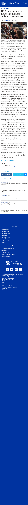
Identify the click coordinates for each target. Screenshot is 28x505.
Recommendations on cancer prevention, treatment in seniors (14, 184)
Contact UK (4, 250)
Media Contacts (5, 258)
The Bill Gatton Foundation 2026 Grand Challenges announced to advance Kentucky (14, 197)
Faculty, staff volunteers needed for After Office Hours (13, 191)
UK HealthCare (5, 233)
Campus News (5, 229)
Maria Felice (6, 21)
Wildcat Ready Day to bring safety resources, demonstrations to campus (12, 204)
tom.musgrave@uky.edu (9, 167)
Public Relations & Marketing (9, 254)
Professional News (6, 241)
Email (3, 281)
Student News (5, 231)
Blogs (3, 242)
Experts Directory (6, 256)
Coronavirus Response (7, 249)
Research (4, 235)
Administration (5, 252)
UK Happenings (5, 237)
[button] (25, 3)
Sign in (3, 282)
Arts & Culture (5, 8)
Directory (4, 289)
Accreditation (5, 288)
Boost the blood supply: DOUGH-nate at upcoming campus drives (14, 211)
